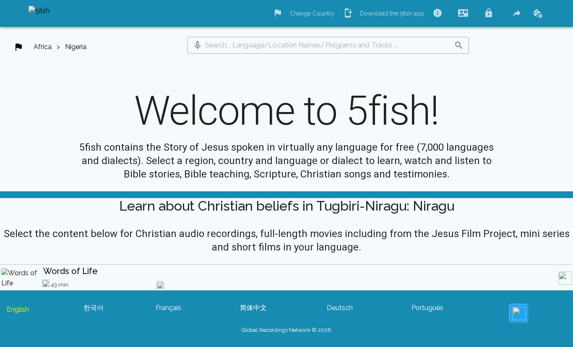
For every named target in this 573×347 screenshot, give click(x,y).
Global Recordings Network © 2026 (286, 330)
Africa (43, 47)
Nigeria (75, 47)
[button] (198, 45)
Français (168, 308)
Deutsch (340, 308)
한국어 (93, 308)
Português (427, 308)
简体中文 (253, 308)
